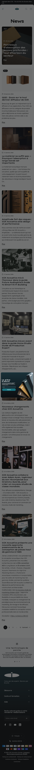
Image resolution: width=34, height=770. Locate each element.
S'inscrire (9, 389)
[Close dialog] (32, 373)
